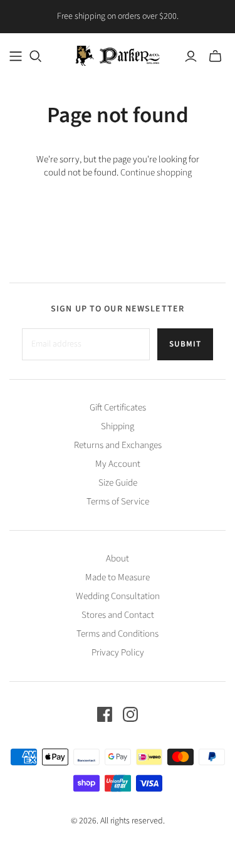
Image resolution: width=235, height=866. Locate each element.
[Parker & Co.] (117, 54)
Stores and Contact (117, 615)
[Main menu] (15, 56)
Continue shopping (156, 172)
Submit (185, 344)
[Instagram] (130, 714)
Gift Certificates (118, 407)
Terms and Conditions (117, 633)
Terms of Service (117, 501)
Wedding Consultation (118, 596)
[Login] (190, 56)
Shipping (117, 426)
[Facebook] (104, 714)
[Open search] (35, 56)
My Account (117, 464)
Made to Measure (117, 577)
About (117, 558)
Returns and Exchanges (118, 445)
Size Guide (117, 482)
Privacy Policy (117, 652)
